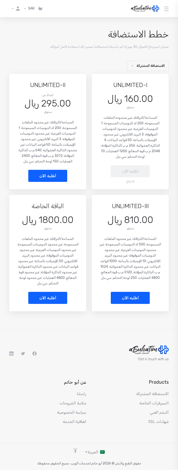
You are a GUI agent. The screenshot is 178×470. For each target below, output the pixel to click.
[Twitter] (23, 353)
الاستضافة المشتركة (151, 66)
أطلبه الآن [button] (47, 176)
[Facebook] (34, 353)
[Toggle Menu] (167, 9)
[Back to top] (75, 451)
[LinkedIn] (11, 353)
